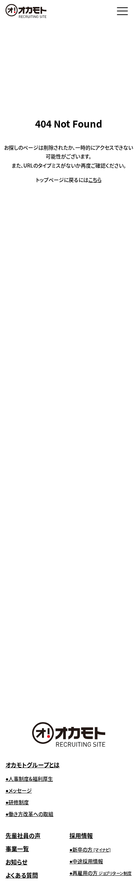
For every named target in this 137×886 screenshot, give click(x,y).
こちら (95, 179)
